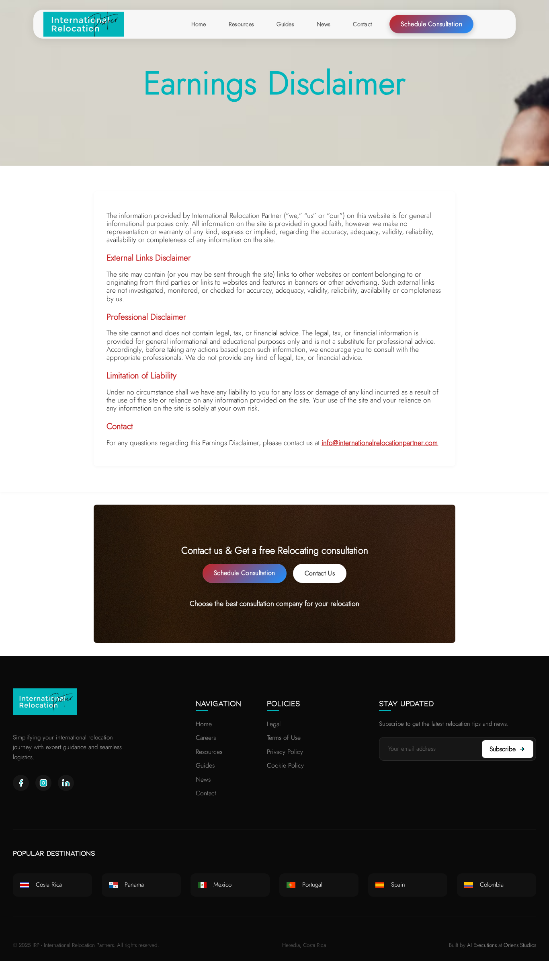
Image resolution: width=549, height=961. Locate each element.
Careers (206, 737)
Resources (209, 751)
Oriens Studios (520, 945)
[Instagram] (43, 783)
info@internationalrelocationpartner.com (380, 442)
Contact (206, 793)
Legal (274, 724)
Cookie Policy (285, 765)
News (203, 779)
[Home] (83, 24)
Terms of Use (284, 737)
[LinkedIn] (66, 783)
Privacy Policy (285, 751)
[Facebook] (21, 783)
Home (204, 724)
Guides (205, 765)
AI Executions (482, 945)
